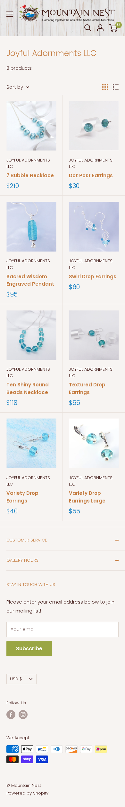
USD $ (16, 679)
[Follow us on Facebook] (10, 714)
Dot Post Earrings (91, 175)
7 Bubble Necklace (30, 175)
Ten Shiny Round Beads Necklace (27, 388)
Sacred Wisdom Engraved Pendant (30, 280)
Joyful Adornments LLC (28, 163)
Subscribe (29, 648)
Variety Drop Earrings (22, 497)
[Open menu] (9, 14)
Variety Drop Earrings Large (87, 497)
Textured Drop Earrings (87, 388)
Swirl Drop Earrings (92, 276)
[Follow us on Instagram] (23, 714)
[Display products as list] (116, 87)
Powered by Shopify (27, 793)
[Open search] (87, 27)
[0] (113, 28)
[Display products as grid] (105, 87)
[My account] (100, 27)
